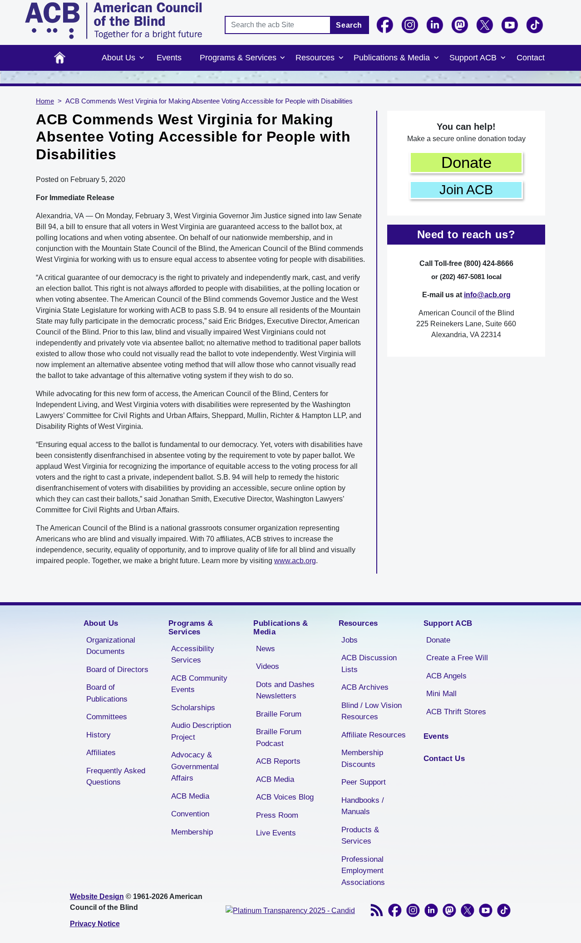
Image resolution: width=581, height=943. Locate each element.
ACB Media (190, 796)
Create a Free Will (457, 657)
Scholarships (193, 707)
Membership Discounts (362, 758)
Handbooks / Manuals (362, 806)
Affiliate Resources (373, 735)
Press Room (277, 815)
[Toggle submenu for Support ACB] (503, 58)
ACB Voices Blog (285, 797)
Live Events (276, 833)
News (265, 648)
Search (349, 25)
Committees (106, 716)
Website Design (97, 896)
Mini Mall (441, 693)
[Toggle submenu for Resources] (341, 58)
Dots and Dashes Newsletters (285, 690)
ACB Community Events (199, 684)
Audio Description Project (201, 731)
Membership (192, 832)
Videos (267, 666)
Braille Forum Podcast (278, 737)
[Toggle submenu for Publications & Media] (436, 58)
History (98, 735)
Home (60, 58)
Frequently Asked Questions (115, 776)
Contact (531, 57)
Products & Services (360, 835)
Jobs (349, 640)
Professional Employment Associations (363, 871)
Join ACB (466, 189)
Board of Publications (107, 693)
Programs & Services (238, 57)
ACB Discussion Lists (369, 663)
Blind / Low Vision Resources (371, 711)
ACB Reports (278, 761)
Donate (466, 162)
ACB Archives (365, 687)
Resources (315, 57)
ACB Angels (446, 676)
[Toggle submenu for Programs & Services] (283, 58)
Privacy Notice (95, 924)
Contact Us (444, 758)
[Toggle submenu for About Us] (142, 58)
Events (169, 57)
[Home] (113, 20)
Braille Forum (278, 714)
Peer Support (363, 782)
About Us (118, 57)
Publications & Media (392, 57)
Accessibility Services (192, 654)
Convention (190, 814)
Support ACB (473, 57)
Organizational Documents (110, 646)
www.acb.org (295, 561)
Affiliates (101, 752)
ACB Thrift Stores (456, 711)
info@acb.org (487, 295)
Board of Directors (117, 669)
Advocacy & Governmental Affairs (195, 766)
